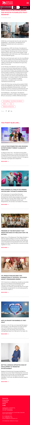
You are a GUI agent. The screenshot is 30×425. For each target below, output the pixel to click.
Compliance (5, 401)
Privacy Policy (5, 400)
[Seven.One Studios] (7, 3)
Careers (4, 403)
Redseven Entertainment (7, 44)
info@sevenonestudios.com (11, 418)
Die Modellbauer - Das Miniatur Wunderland (12, 101)
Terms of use (5, 398)
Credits (4, 405)
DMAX (4, 103)
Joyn (11, 103)
